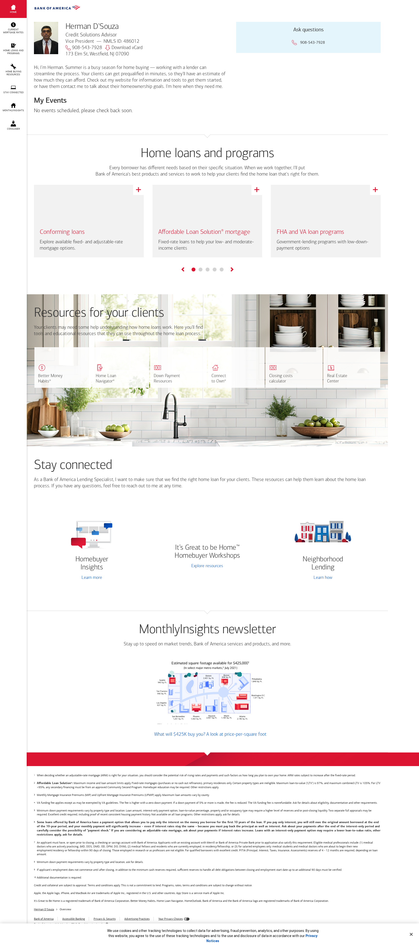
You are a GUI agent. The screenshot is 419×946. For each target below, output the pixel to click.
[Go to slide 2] (200, 269)
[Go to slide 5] (222, 269)
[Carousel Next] (231, 270)
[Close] (411, 934)
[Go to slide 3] (208, 269)
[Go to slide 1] (193, 269)
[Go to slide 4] (215, 269)
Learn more (91, 578)
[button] (13, 28)
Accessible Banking (73, 919)
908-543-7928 (87, 47)
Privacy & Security (105, 919)
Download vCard (127, 47)
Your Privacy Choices (170, 919)
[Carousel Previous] (183, 270)
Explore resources (207, 566)
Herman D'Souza (44, 909)
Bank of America (44, 919)
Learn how (323, 578)
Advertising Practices (137, 919)
